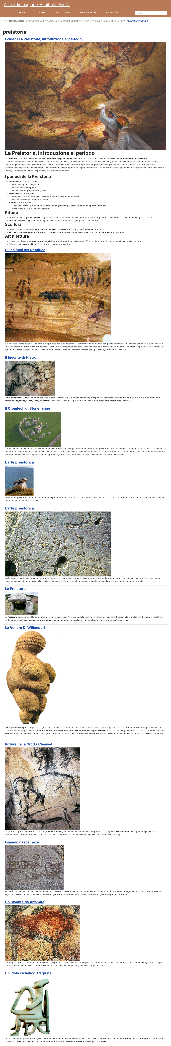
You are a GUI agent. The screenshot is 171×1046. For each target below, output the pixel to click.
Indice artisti (112, 12)
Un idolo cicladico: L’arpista (28, 973)
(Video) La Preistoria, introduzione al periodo (43, 39)
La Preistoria (15, 589)
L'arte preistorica (19, 462)
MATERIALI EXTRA (87, 12)
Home (22, 12)
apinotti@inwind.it (137, 20)
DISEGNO (40, 12)
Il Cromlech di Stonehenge (27, 408)
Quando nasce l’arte (22, 842)
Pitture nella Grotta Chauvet (28, 744)
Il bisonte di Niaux (20, 357)
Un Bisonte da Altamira (24, 902)
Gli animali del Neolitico (25, 250)
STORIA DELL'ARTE (61, 12)
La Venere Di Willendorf (25, 627)
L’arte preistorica (19, 508)
